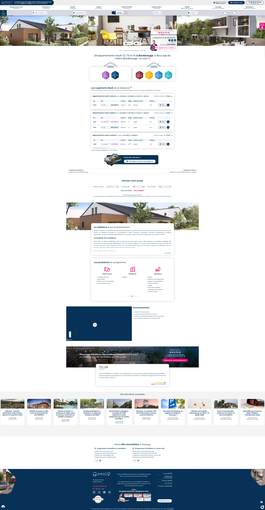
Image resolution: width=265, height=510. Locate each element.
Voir (97, 460)
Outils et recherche (249, 7)
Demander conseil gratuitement (175, 360)
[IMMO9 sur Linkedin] (109, 492)
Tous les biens (79, 12)
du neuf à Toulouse (218, 7)
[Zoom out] (70, 334)
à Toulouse (46, 7)
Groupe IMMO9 (167, 473)
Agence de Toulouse (187, 7)
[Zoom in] (70, 332)
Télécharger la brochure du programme (139, 161)
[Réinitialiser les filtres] (238, 12)
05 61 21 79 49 (164, 33)
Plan (162, 105)
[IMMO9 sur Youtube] (104, 492)
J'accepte (170, 508)
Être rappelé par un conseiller (163, 47)
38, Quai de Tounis (221, 2)
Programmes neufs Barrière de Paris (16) (144, 453)
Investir (29, 3)
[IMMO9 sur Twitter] (99, 492)
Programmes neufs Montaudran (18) (143, 451)
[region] (99, 323)
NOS (262, 25)
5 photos (129, 43)
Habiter (23, 3)
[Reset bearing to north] (70, 336)
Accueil (120, 50)
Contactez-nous (236, 2)
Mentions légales (167, 480)
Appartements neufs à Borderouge (131, 50)
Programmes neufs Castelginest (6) (105, 457)
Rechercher (230, 12)
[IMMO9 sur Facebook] (94, 492)
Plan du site (168, 483)
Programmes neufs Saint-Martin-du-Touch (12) (146, 455)
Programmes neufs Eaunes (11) (104, 451)
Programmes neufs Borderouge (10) (143, 457)
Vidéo (138, 43)
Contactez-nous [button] (164, 501)
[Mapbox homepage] (70, 339)
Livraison (192, 12)
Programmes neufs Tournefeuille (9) (105, 453)
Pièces (157, 12)
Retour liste (3, 14)
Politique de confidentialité (167, 477)
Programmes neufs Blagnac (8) (104, 455)
